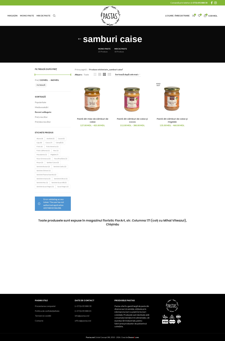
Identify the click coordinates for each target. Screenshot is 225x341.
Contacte (39, 320)
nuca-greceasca (44, 159)
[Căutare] (54, 15)
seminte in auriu (43, 179)
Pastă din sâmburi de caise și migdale (172, 120)
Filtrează (41, 85)
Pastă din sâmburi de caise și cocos (132, 120)
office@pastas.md (83, 320)
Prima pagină (81, 69)
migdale (54, 155)
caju (39, 143)
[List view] (95, 74)
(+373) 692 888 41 (83, 311)
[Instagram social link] (215, 3)
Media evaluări (41, 107)
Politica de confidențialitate (47, 311)
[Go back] (79, 39)
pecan (40, 162)
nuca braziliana (60, 159)
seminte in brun (60, 179)
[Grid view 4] (109, 74)
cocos (49, 143)
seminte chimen (44, 171)
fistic (40, 146)
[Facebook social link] (211, 3)
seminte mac (42, 183)
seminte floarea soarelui (46, 175)
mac (55, 150)
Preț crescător (41, 117)
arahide (50, 139)
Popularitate (40, 102)
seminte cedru (60, 167)
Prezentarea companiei (45, 306)
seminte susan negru (45, 187)
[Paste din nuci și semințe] (110, 15)
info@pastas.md (82, 315)
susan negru (62, 187)
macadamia (42, 155)
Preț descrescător (43, 122)
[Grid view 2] (99, 74)
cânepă (59, 143)
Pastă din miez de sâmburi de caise (92, 120)
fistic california (43, 150)
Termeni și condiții (43, 315)
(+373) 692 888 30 (199, 2)
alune (40, 139)
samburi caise (53, 162)
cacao (61, 139)
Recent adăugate (43, 112)
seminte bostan (43, 167)
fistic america (52, 146)
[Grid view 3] (104, 74)
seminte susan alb (59, 183)
